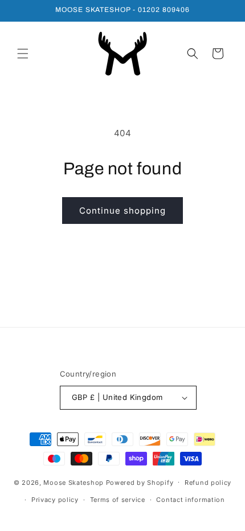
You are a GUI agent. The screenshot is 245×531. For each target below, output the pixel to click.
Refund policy (208, 483)
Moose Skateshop (73, 482)
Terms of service (117, 500)
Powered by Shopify (140, 482)
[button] (22, 53)
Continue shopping (122, 210)
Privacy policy (55, 500)
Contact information (190, 500)
